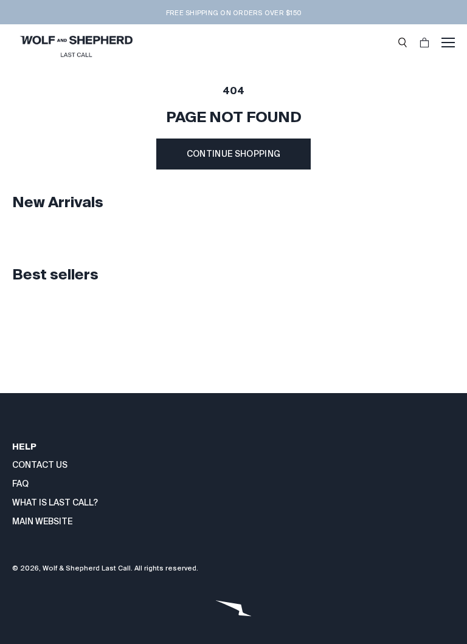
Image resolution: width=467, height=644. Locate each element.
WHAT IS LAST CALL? (55, 502)
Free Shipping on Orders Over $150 (233, 12)
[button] (402, 42)
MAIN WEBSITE (42, 521)
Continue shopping (234, 153)
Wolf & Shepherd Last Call (87, 568)
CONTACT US (39, 464)
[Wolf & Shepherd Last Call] (76, 42)
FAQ (20, 483)
